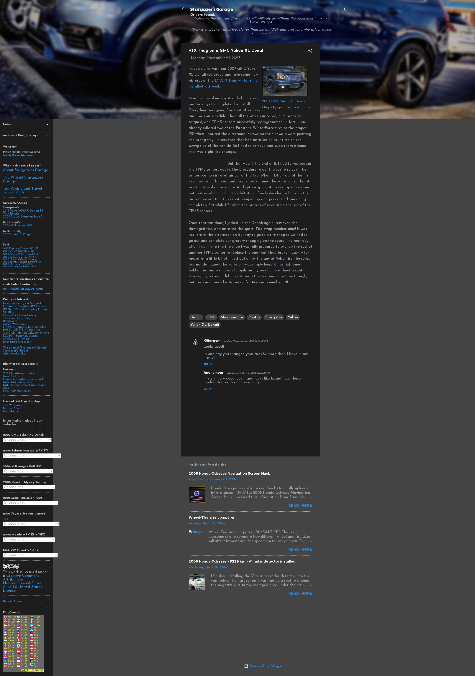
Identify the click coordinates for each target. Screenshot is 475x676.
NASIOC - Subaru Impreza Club (24, 327)
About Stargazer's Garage (25, 170)
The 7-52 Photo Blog (16, 318)
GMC (211, 317)
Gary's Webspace (14, 324)
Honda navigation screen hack (23, 379)
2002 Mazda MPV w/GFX (17, 264)
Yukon (293, 317)
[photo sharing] (284, 95)
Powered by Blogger (266, 666)
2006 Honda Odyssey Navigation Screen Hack (229, 473)
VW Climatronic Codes (18, 373)
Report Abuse (12, 601)
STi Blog (8, 312)
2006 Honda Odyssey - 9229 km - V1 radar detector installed (242, 561)
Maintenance (232, 317)
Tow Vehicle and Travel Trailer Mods (22, 190)
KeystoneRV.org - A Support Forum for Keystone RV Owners (24, 305)
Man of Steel (12, 408)
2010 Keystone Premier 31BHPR (21, 248)
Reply (208, 364)
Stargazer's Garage (211, 9)
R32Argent (10, 321)
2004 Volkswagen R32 (17, 225)
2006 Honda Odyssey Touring (20, 259)
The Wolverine (12, 405)
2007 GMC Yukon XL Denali (283, 101)
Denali (196, 317)
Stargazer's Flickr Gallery (19, 315)
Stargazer (273, 317)
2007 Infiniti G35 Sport (18, 234)
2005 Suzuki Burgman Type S (22, 216)
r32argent (212, 341)
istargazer (304, 107)
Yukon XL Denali (204, 325)
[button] (310, 51)
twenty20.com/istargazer (18, 155)
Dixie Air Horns (13, 376)
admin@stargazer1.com (23, 289)
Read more (300, 506)
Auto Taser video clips (17, 382)
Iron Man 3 (10, 411)
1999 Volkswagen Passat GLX (20, 267)
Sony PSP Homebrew (17, 391)
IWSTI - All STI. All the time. (22, 330)
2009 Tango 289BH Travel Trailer (22, 254)
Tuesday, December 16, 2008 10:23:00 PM (247, 373)
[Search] (344, 10)
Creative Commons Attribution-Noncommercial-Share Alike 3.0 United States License (22, 583)
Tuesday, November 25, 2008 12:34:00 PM (245, 341)
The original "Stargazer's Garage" (25, 347)
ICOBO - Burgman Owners (21, 335)
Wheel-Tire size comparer (212, 517)
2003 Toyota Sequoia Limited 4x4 (22, 262)
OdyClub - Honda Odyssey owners (26, 333)
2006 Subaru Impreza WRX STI (20, 257)
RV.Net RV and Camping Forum (25, 309)
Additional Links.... (15, 353)
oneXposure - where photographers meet (17, 340)
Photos (254, 317)
